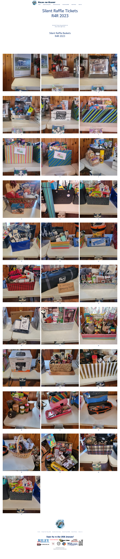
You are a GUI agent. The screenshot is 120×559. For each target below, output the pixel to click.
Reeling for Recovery (46, 2)
